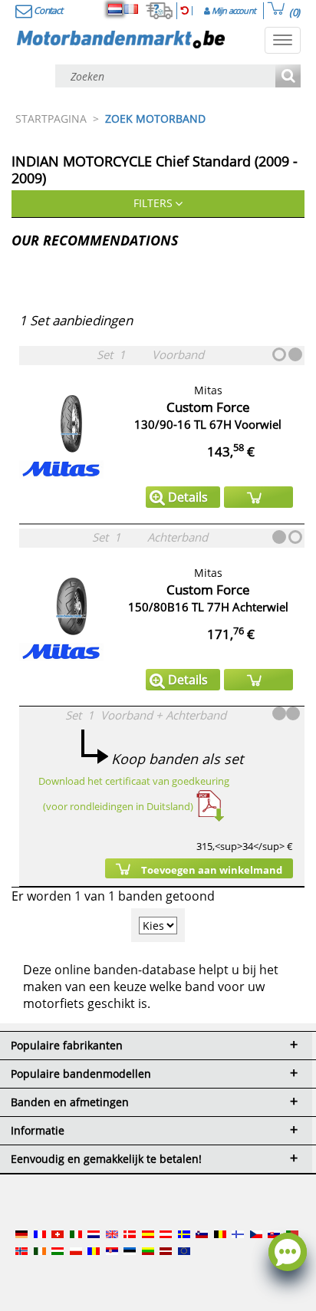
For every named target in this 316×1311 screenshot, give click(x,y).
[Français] (131, 9)
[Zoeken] (288, 77)
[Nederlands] (115, 9)
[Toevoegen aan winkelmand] (258, 497)
